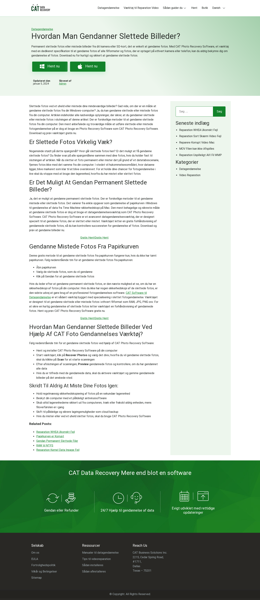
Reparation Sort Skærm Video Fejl (200, 136)
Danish (216, 8)
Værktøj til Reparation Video (141, 8)
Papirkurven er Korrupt (50, 436)
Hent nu (53, 66)
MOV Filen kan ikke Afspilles (196, 148)
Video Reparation (189, 175)
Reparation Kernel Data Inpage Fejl (57, 450)
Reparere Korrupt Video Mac (197, 142)
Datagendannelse (108, 8)
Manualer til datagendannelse (100, 552)
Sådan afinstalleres (94, 571)
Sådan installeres (92, 565)
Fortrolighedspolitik (43, 565)
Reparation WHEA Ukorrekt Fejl (55, 432)
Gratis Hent (87, 237)
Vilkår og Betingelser (44, 571)
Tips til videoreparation (96, 558)
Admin (62, 83)
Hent (194, 8)
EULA (34, 558)
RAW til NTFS (44, 445)
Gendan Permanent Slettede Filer (57, 441)
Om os (35, 552)
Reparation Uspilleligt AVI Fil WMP (200, 155)
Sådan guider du (173, 8)
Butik (205, 8)
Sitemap (36, 577)
